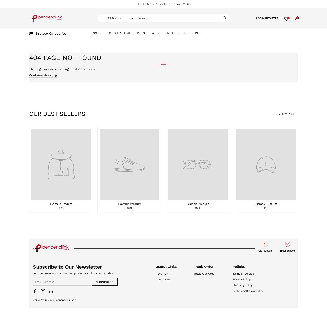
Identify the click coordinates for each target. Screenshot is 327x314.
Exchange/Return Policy (248, 290)
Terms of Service (243, 273)
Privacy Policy (241, 279)
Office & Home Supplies (127, 32)
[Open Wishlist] (286, 18)
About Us (162, 273)
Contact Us (163, 279)
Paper (155, 32)
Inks (198, 32)
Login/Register (267, 18)
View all (287, 114)
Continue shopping (43, 75)
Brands (97, 32)
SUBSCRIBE (105, 282)
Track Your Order (205, 273)
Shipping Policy (242, 285)
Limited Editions (177, 32)
